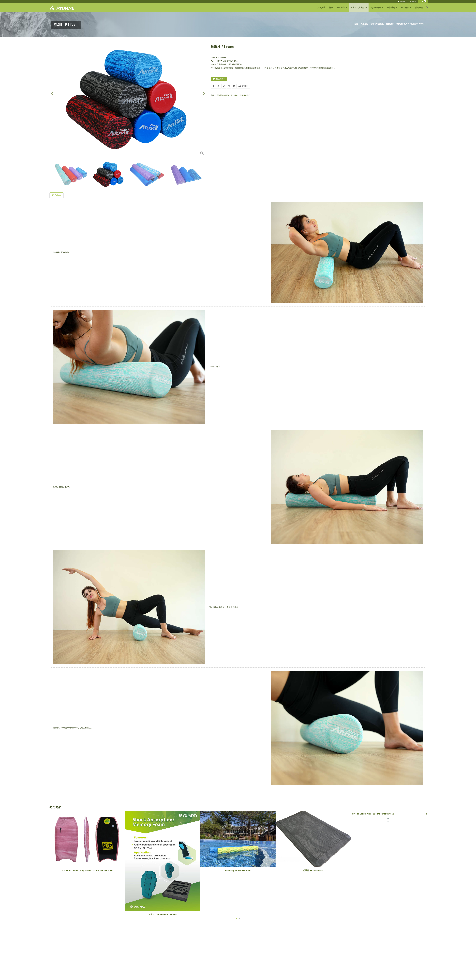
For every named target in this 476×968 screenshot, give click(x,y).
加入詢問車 (220, 79)
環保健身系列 (401, 24)
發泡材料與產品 (377, 24)
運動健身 (390, 24)
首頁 (331, 7)
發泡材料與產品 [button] (359, 7)
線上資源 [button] (406, 7)
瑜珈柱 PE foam (417, 24)
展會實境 (321, 7)
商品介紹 (364, 24)
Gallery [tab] (58, 195)
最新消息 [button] (392, 7)
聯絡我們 (419, 7)
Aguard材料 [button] (376, 7)
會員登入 (413, 1)
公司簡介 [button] (342, 7)
